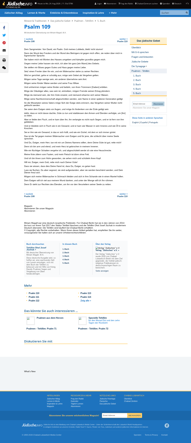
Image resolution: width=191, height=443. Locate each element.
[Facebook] (167, 425)
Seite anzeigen (102, 271)
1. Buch (66, 249)
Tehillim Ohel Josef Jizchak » (36, 248)
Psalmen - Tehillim (83, 20)
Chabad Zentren (131, 401)
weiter (122, 40)
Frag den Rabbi (126, 3)
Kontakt (164, 435)
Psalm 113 (85, 293)
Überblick (128, 399)
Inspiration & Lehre (93, 13)
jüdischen (125, 427)
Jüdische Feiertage (107, 399)
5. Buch (101, 20)
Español (144, 122)
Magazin (50, 406)
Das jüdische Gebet (60, 20)
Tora (102, 427)
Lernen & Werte (36, 13)
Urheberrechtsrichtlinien (74, 232)
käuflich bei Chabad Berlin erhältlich (76, 228)
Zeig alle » (85, 300)
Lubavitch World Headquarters (131, 424)
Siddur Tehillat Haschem (67, 225)
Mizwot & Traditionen (35, 20)
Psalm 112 (34, 300)
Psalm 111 (34, 297)
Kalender (74, 401)
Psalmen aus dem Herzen (50, 318)
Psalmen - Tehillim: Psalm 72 (93, 328)
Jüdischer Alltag (14, 13)
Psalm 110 (34, 293)
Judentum (108, 427)
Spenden (166, 3)
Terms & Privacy (151, 435)
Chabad (72, 424)
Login (99, 3)
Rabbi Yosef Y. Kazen (83, 427)
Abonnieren (75, 406)
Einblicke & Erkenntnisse (64, 13)
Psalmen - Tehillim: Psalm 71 (41, 328)
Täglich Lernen (77, 404)
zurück (29, 40)
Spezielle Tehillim (97, 318)
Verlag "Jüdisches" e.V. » (107, 250)
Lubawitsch (80, 424)
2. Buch (66, 253)
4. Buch (66, 260)
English (135, 122)
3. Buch (66, 256)
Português (153, 122)
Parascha (104, 401)
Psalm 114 (85, 297)
